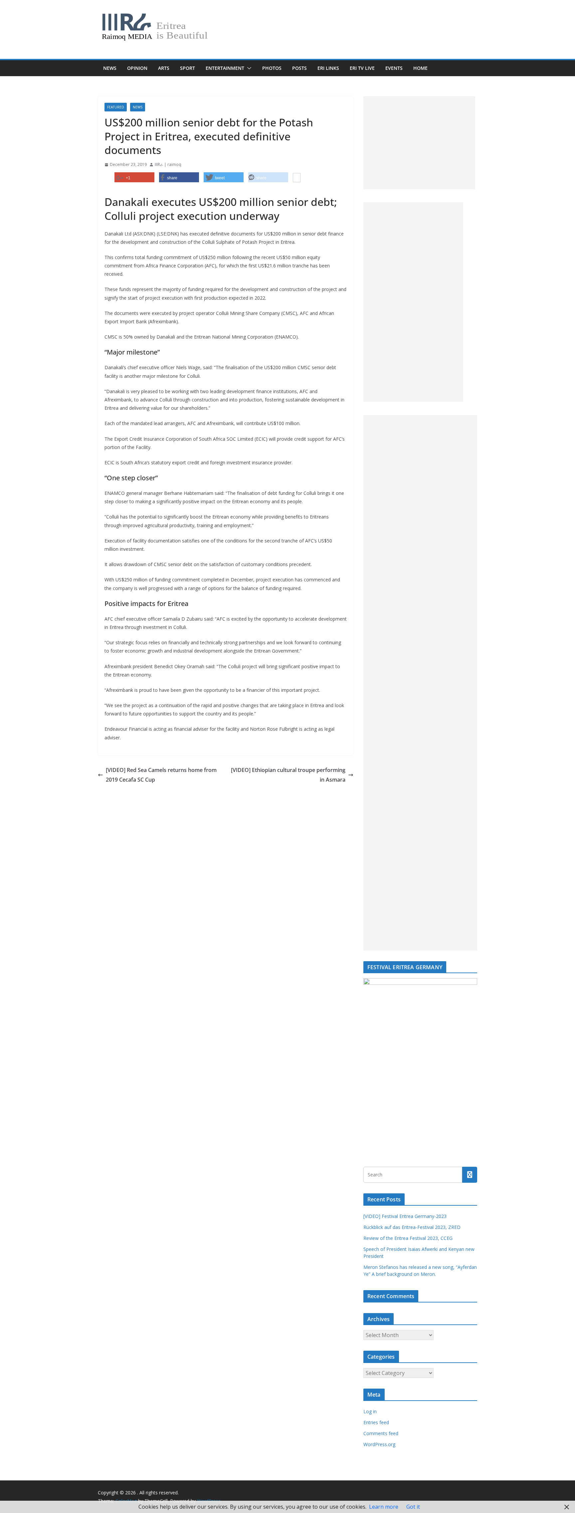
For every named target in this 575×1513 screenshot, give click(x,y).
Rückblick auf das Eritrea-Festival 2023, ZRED (412, 1227)
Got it (413, 1506)
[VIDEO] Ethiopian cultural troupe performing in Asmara (288, 774)
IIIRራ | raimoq (168, 164)
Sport (187, 68)
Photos (272, 68)
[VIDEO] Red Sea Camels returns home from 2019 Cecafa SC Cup (161, 774)
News (109, 68)
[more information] (296, 178)
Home (420, 68)
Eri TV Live (362, 68)
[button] (248, 68)
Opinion (137, 68)
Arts (163, 68)
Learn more (383, 1506)
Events (394, 68)
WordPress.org (379, 1444)
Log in (370, 1411)
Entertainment (225, 68)
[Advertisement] (419, 142)
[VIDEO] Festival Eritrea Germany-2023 (405, 1216)
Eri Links (328, 68)
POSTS (299, 68)
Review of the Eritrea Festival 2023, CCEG (408, 1238)
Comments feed (380, 1433)
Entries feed (376, 1422)
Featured (115, 107)
